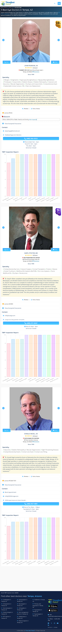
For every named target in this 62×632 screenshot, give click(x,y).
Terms (55, 627)
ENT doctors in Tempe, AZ (6, 617)
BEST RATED (4, 7)
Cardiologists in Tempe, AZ (6, 600)
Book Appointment (10, 492)
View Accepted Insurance (11, 123)
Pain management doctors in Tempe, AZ (22, 613)
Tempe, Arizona (34, 596)
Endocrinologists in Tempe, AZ (7, 613)
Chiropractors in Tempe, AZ (6, 604)
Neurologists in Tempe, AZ (21, 604)
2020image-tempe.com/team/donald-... (15, 500)
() (35, 67)
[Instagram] (54, 623)
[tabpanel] (31, 40)
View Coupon (32, 119)
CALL (7, 62)
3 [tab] (31, 58)
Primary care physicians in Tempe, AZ (38, 605)
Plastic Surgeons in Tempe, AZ (22, 621)
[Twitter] (51, 623)
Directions (36, 72)
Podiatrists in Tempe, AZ (39, 600)
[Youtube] (57, 623)
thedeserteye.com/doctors (13, 135)
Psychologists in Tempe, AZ (38, 614)
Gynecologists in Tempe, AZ (22, 600)
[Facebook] (48, 623)
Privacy (50, 627)
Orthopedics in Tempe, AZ (21, 609)
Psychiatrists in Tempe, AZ (37, 610)
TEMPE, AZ (10, 7)
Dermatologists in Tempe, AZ (6, 609)
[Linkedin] (48, 625)
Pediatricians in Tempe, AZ (21, 617)
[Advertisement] (31, 579)
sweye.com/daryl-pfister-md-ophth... (15, 319)
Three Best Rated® (30, 630)
